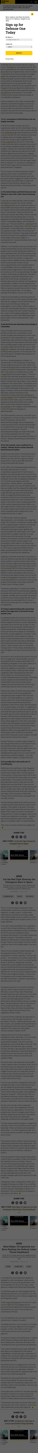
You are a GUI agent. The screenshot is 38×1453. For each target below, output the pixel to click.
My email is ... (10, 37)
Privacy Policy (10, 59)
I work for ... (9, 44)
